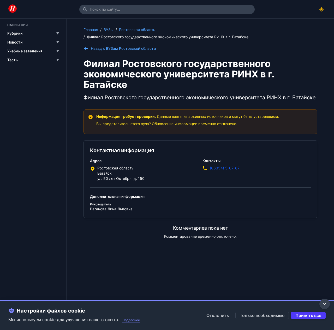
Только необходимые (262, 315)
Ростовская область (137, 29)
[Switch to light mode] (321, 9)
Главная (91, 29)
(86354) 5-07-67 (225, 168)
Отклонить (217, 315)
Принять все (308, 315)
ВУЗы (109, 29)
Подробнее (131, 320)
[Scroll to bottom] (324, 304)
